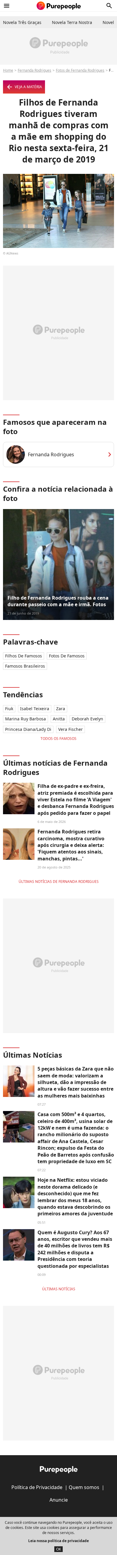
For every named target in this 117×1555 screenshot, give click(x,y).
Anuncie (59, 1500)
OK (58, 1549)
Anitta (59, 719)
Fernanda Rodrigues (34, 70)
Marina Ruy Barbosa (25, 719)
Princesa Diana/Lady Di (28, 729)
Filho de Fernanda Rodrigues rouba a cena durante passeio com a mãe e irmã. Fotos (58, 601)
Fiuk (9, 708)
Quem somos (84, 1487)
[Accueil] (59, 5)
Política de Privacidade (36, 1487)
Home (8, 70)
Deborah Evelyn (87, 719)
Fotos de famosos (67, 656)
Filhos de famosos (23, 656)
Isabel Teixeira (34, 708)
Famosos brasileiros (25, 666)
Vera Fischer (70, 729)
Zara (60, 708)
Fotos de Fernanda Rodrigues (80, 70)
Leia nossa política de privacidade (58, 1540)
